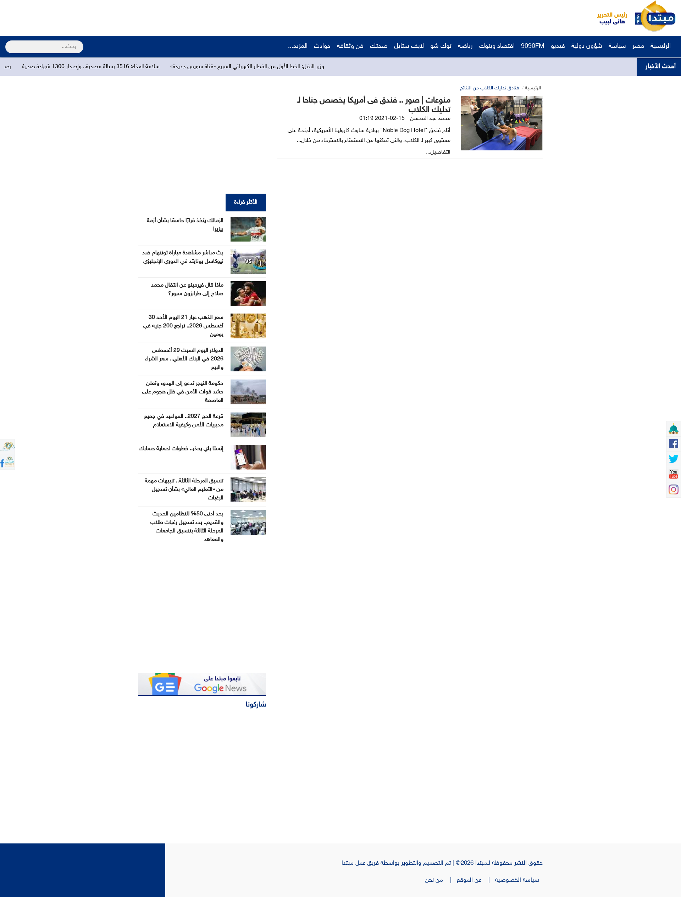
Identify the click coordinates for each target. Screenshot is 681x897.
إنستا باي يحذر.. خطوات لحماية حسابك (181, 448)
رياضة (465, 46)
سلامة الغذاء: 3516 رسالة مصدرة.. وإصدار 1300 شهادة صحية (120, 66)
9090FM (532, 46)
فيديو (558, 46)
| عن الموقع (476, 880)
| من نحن (441, 880)
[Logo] (608, 16)
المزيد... (298, 46)
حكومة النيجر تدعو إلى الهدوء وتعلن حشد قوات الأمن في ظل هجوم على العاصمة (182, 392)
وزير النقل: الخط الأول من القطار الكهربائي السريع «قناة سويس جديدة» (277, 66)
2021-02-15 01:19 (382, 118)
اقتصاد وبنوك (497, 46)
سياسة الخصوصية (519, 880)
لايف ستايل (409, 46)
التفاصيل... (438, 152)
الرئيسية (661, 46)
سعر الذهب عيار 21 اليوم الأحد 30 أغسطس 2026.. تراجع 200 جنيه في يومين (183, 326)
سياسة (617, 46)
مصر (638, 46)
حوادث (322, 46)
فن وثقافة (350, 46)
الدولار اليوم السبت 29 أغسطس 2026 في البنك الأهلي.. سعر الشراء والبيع (184, 359)
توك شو (441, 46)
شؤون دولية (586, 46)
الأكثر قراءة (246, 202)
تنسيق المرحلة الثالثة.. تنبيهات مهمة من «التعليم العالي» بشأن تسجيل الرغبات (184, 490)
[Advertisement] (133, 16)
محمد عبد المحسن (430, 118)
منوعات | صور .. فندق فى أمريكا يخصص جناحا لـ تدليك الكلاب (373, 105)
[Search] (8, 42)
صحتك (379, 46)
